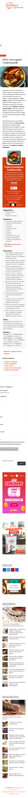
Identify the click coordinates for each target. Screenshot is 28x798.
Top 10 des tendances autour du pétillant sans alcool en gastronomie (17, 645)
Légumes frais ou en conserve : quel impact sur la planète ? (16, 676)
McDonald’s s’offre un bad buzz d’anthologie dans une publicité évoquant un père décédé (17, 736)
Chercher (21, 463)
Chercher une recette (7, 461)
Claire (17, 375)
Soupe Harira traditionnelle (13, 368)
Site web (2, 431)
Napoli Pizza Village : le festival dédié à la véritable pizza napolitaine (17, 756)
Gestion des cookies (15, 791)
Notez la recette (4, 390)
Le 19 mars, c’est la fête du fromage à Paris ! (15, 723)
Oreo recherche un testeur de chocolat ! (16, 729)
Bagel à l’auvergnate (11, 362)
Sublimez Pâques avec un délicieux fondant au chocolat (16, 774)
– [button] (10, 205)
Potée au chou (9, 366)
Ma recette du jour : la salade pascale (16, 768)
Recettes (3, 55)
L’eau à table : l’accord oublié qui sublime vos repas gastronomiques (17, 683)
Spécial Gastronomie (18, 787)
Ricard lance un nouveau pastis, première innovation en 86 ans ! (17, 761)
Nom (1, 417)
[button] (0, 45)
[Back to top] (26, 796)
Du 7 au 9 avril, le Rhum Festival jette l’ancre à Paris (17, 748)
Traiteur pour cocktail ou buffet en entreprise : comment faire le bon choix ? (12, 625)
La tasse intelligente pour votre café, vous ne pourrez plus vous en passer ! (17, 743)
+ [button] (15, 205)
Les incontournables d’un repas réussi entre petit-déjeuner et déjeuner (17, 671)
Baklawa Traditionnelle (12, 370)
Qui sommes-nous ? (14, 789)
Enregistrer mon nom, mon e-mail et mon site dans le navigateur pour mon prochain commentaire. (12, 443)
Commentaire (3, 396)
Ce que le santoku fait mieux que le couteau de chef (17, 637)
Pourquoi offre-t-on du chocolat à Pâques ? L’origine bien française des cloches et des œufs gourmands (17, 631)
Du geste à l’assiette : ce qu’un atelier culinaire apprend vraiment (16, 651)
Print (14, 188)
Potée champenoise (11, 364)
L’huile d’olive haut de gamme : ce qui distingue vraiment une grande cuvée (16, 664)
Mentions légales (6, 791)
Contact (17, 793)
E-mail (1, 424)
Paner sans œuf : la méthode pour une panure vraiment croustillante (16, 658)
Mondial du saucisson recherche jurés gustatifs (11, 717)
